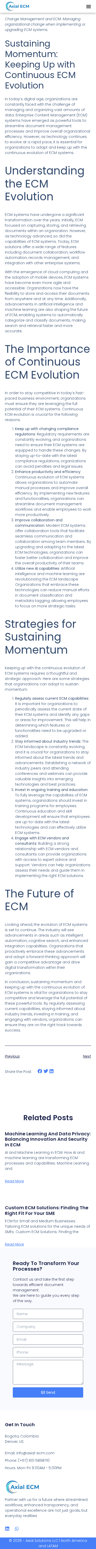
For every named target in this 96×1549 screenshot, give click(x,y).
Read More (14, 1181)
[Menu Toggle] (88, 6)
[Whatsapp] (17, 1528)
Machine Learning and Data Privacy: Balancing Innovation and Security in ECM (48, 1139)
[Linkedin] (7, 1528)
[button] (40, 1071)
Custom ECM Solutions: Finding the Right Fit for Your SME (46, 1210)
